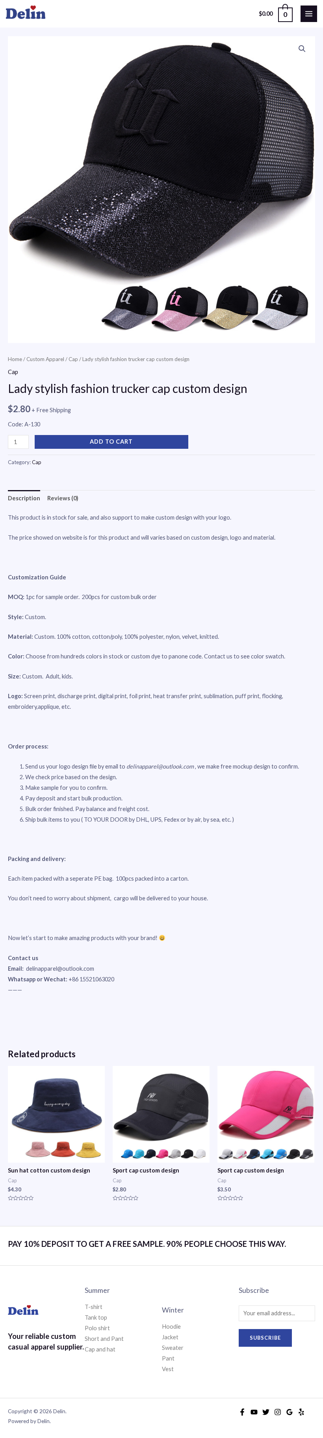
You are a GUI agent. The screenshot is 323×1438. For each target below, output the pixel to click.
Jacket (170, 1337)
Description (24, 498)
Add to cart (111, 441)
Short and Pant (104, 1338)
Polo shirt (97, 1328)
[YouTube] (254, 1412)
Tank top (96, 1317)
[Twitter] (265, 1412)
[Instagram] (277, 1412)
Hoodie (171, 1326)
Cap (73, 359)
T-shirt (93, 1306)
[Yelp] (301, 1412)
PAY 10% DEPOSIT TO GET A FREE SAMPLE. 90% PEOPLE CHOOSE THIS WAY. (147, 1243)
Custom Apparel (45, 359)
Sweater (173, 1347)
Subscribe (265, 1338)
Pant (168, 1358)
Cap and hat (100, 1349)
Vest (168, 1369)
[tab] (24, 498)
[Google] (289, 1412)
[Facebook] (242, 1412)
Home (15, 359)
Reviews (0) (62, 498)
